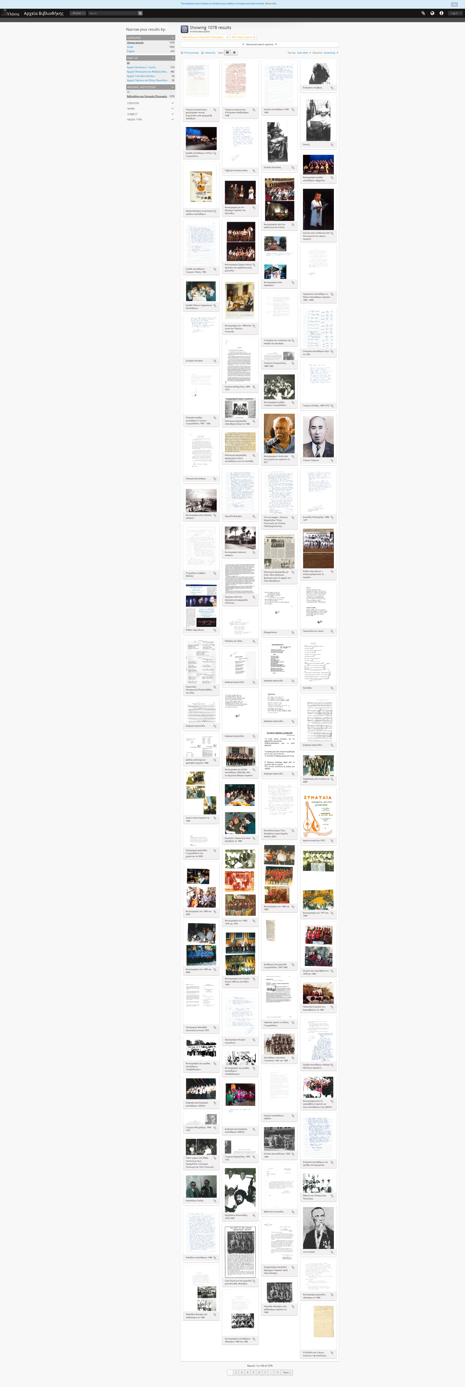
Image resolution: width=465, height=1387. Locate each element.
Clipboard (423, 13)
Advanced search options (259, 44)
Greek (130, 47)
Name (131, 108)
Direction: (318, 52)
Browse (77, 13)
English (131, 51)
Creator (133, 102)
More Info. (271, 3)
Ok (454, 4)
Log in (454, 13)
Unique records (135, 42)
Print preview (191, 52)
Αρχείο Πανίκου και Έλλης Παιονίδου (147, 80)
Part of (132, 57)
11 (277, 1372)
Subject (132, 113)
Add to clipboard (215, 110)
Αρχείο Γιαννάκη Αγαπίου (141, 76)
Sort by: (292, 52)
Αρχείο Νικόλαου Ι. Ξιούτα (141, 67)
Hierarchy (210, 52)
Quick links (441, 13)
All (128, 62)
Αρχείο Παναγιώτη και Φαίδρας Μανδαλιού (150, 71)
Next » (286, 1372)
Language (432, 13)
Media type (134, 119)
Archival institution (141, 86)
